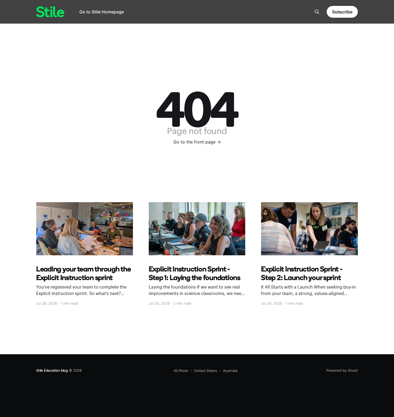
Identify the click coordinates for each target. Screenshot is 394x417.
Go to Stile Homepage (101, 11)
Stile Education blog (52, 370)
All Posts (181, 370)
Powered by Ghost (342, 370)
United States (205, 370)
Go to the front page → (197, 142)
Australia (230, 370)
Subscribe (342, 11)
